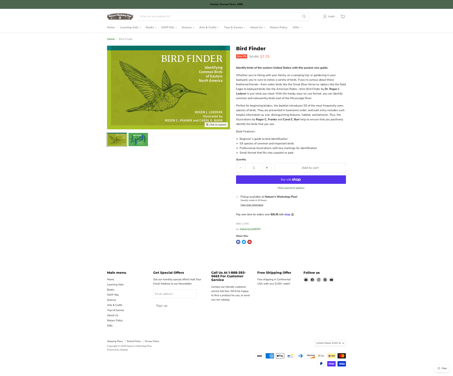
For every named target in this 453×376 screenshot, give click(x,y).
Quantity (241, 159)
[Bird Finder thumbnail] (117, 140)
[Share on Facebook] (238, 242)
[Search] (304, 16)
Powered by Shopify (117, 349)
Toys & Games (233, 27)
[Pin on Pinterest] (249, 242)
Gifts (296, 27)
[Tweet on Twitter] (244, 242)
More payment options (291, 188)
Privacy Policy (152, 341)
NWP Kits (168, 27)
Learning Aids (129, 27)
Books (150, 27)
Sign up (161, 305)
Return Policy (278, 27)
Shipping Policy (115, 341)
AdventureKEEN (250, 229)
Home (111, 27)
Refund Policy (134, 341)
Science (187, 27)
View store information (251, 205)
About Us (256, 27)
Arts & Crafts (208, 27)
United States (328, 343)
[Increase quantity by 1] (266, 168)
